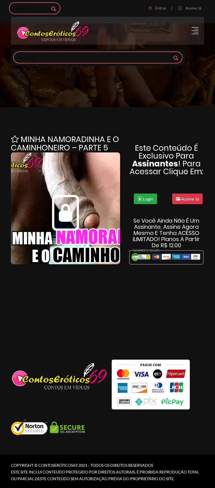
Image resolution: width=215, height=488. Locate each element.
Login (147, 198)
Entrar (161, 8)
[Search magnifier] (54, 9)
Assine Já (192, 8)
